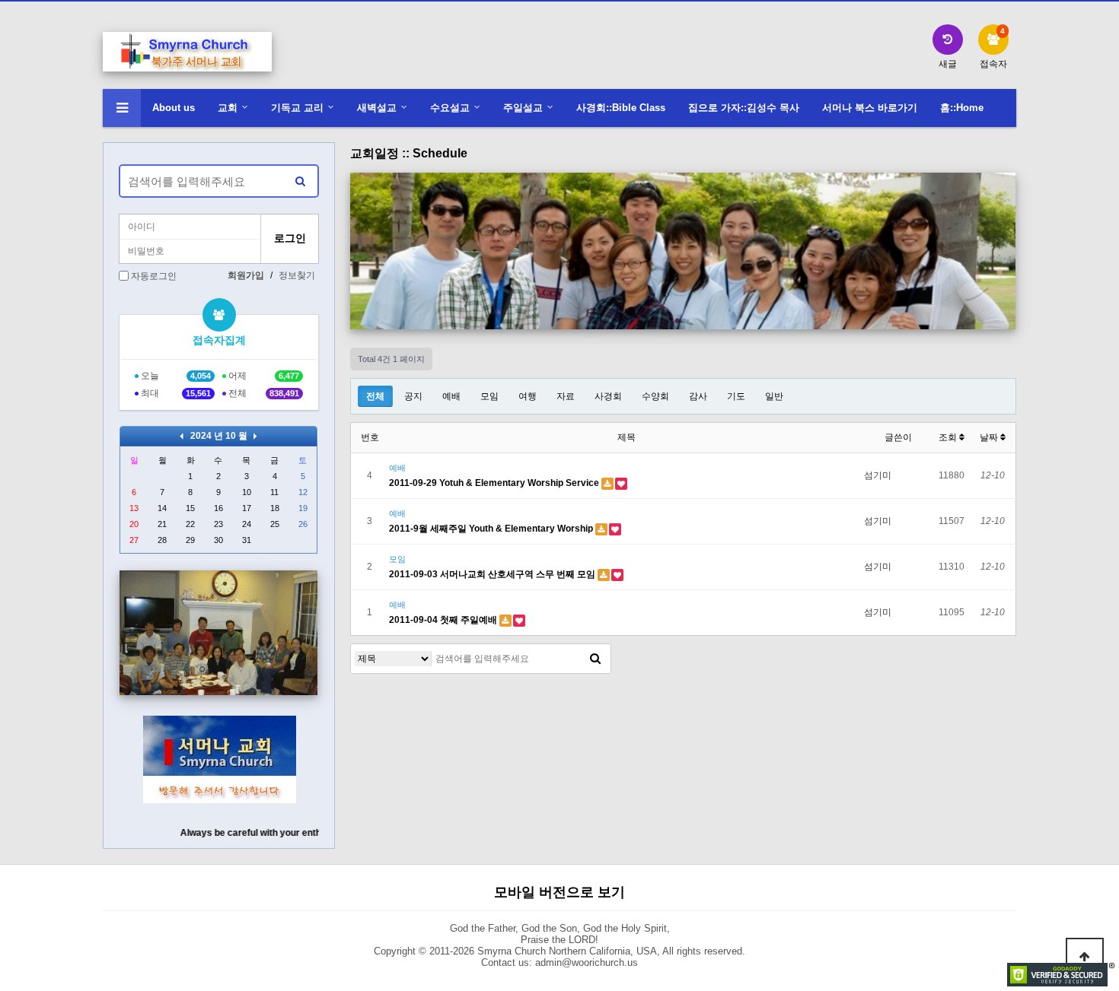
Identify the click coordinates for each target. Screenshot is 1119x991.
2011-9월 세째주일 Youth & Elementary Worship (492, 528)
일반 (774, 396)
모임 (489, 396)
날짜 (990, 437)
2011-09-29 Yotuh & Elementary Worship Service (495, 483)
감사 (698, 396)
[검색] (595, 658)
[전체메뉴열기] (122, 108)
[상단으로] (1085, 957)
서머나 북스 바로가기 (869, 107)
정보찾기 (297, 275)
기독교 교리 (297, 107)
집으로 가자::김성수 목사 (743, 107)
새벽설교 (377, 107)
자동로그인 (154, 276)
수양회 (655, 396)
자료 (565, 396)
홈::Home (962, 107)
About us (173, 107)
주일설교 (523, 107)
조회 (949, 437)
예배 (451, 396)
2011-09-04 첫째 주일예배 (444, 620)
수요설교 (450, 107)
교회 (228, 107)
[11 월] (255, 435)
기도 (736, 396)
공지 (413, 396)
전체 (375, 396)
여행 (527, 396)
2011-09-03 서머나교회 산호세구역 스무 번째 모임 (493, 574)
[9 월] (181, 435)
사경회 (608, 396)
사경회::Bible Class (620, 107)
